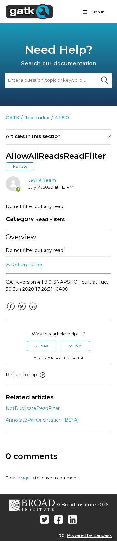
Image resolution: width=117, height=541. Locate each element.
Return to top (26, 265)
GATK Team (42, 180)
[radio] (41, 346)
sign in (27, 477)
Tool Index (37, 118)
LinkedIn (33, 311)
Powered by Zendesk (89, 535)
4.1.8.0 (62, 118)
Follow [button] (20, 166)
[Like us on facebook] (58, 519)
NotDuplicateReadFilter (33, 408)
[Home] (29, 11)
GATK (12, 118)
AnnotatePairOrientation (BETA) (42, 420)
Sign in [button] (98, 11)
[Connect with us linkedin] (72, 519)
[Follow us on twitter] (44, 519)
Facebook (11, 311)
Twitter (22, 311)
